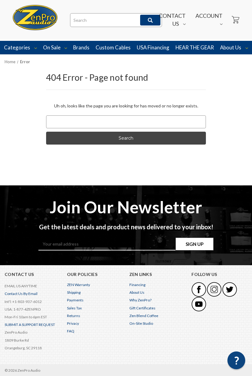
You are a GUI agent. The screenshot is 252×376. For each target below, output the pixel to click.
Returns (73, 315)
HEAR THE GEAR (194, 47)
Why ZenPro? (140, 300)
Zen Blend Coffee (143, 315)
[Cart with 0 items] (235, 20)
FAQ (70, 331)
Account (208, 15)
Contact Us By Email (21, 293)
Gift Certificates (142, 308)
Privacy (73, 323)
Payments (75, 300)
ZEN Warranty (78, 284)
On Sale (52, 47)
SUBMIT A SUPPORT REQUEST (30, 324)
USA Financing (153, 47)
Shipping (74, 292)
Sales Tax (74, 308)
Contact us (172, 19)
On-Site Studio (141, 323)
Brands (81, 47)
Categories (17, 47)
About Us (231, 47)
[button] (236, 360)
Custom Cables (113, 47)
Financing (137, 284)
